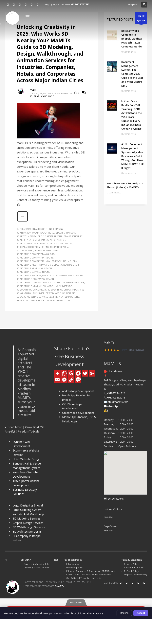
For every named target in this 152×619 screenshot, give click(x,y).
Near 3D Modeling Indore (31, 300)
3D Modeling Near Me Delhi (63, 264)
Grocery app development (78, 413)
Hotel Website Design (26, 459)
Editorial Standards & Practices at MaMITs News (91, 571)
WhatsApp (113, 406)
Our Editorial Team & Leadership (83, 577)
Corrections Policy (133, 567)
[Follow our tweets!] (126, 583)
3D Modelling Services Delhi (59, 286)
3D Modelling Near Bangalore (67, 282)
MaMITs (59, 586)
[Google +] (37, 5)
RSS (56, 559)
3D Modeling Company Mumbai (33, 261)
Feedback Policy (73, 559)
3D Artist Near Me (56, 240)
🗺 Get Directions (114, 498)
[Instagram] (20, 5)
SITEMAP (26, 559)
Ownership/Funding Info (36, 563)
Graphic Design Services (28, 523)
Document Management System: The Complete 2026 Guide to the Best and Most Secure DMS (132, 73)
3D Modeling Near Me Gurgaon (34, 268)
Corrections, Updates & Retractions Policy (88, 574)
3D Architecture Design (27, 531)
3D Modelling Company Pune (33, 282)
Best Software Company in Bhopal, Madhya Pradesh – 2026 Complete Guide (131, 38)
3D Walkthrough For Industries (66, 289)
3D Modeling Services (26, 518)
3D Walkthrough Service (30, 293)
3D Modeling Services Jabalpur (34, 275)
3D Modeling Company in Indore (35, 257)
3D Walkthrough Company (31, 289)
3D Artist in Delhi (52, 236)
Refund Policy (131, 571)
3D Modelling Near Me (29, 286)
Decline (124, 612)
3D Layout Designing (46, 250)
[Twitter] (14, 5)
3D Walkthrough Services (29, 527)
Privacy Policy (131, 563)
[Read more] (22, 221)
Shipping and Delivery (135, 574)
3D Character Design (28, 247)
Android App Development (78, 391)
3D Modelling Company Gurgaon (35, 279)
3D (31, 96)
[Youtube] (31, 5)
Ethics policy (72, 563)
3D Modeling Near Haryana (32, 264)
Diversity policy (74, 567)
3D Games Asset (25, 250)
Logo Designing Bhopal (28, 505)
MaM (33, 90)
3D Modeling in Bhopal (65, 261)
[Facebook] (8, 5)
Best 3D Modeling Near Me (60, 293)
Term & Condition (131, 559)
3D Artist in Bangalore (29, 236)
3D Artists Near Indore (59, 243)
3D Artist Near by (73, 236)
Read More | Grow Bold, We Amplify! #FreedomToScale (25, 429)
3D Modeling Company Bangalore (35, 254)
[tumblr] (25, 5)
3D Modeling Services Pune (67, 275)
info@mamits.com (117, 402)
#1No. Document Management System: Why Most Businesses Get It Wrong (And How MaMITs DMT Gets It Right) (132, 156)
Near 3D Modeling (69, 296)
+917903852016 (116, 397)
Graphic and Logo (44, 96)
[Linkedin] (121, 583)
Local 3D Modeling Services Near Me (37, 296)
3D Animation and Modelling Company (41, 229)
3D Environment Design (55, 247)
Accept (141, 612)
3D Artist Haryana (65, 232)
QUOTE (141, 18)
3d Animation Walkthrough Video (35, 232)
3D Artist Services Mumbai (31, 243)
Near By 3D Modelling (59, 300)
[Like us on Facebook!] (144, 583)
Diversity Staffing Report (36, 567)
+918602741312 (79, 4)
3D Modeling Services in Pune (33, 272)
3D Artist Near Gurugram (31, 240)
